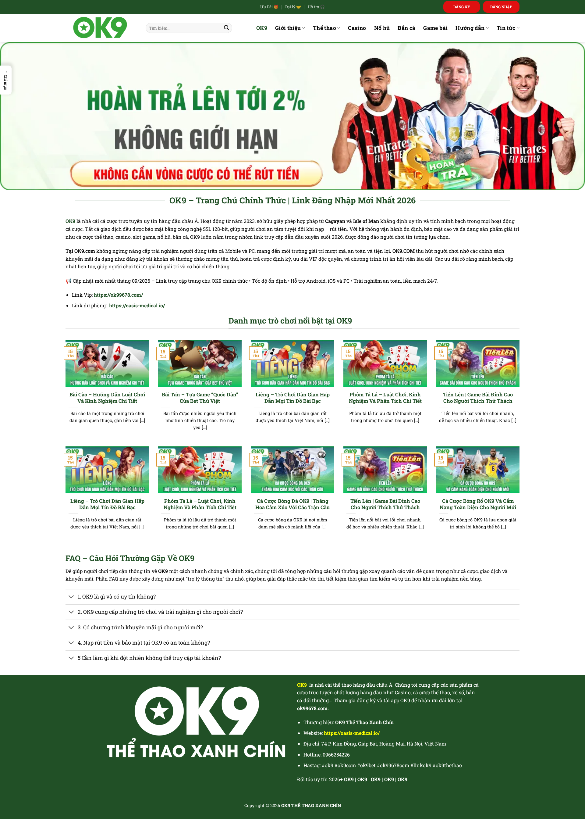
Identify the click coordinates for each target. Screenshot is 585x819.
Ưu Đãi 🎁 (269, 6)
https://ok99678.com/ (118, 294)
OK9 (261, 27)
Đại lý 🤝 (293, 6)
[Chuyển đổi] (71, 597)
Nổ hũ (382, 27)
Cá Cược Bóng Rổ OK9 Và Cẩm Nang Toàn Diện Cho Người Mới (478, 504)
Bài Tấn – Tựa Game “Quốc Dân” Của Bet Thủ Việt (200, 397)
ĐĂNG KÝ (461, 6)
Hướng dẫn (470, 27)
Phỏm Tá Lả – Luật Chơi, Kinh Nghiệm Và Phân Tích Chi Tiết (385, 397)
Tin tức (506, 27)
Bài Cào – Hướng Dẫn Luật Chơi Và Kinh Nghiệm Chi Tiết (107, 397)
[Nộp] (226, 28)
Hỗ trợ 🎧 (316, 6)
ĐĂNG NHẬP (501, 6)
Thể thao (324, 27)
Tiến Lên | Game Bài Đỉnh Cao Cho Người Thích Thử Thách (478, 397)
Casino (357, 27)
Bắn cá (406, 27)
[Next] (520, 392)
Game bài (435, 27)
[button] (6, 80)
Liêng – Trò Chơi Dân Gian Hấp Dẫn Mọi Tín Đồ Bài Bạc (293, 397)
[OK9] (101, 28)
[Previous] (64, 392)
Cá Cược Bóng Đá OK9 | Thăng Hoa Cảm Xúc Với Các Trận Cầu (292, 504)
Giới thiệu (288, 27)
